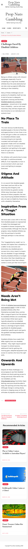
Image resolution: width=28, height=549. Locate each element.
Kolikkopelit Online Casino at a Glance (13, 489)
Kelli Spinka (6, 53)
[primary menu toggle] (2, 4)
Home (3, 28)
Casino (9, 28)
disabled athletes (10, 400)
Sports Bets (17, 28)
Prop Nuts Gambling (14, 3)
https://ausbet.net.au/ (8, 381)
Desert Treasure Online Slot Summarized (12, 525)
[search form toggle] (26, 28)
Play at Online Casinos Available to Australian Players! (13, 452)
